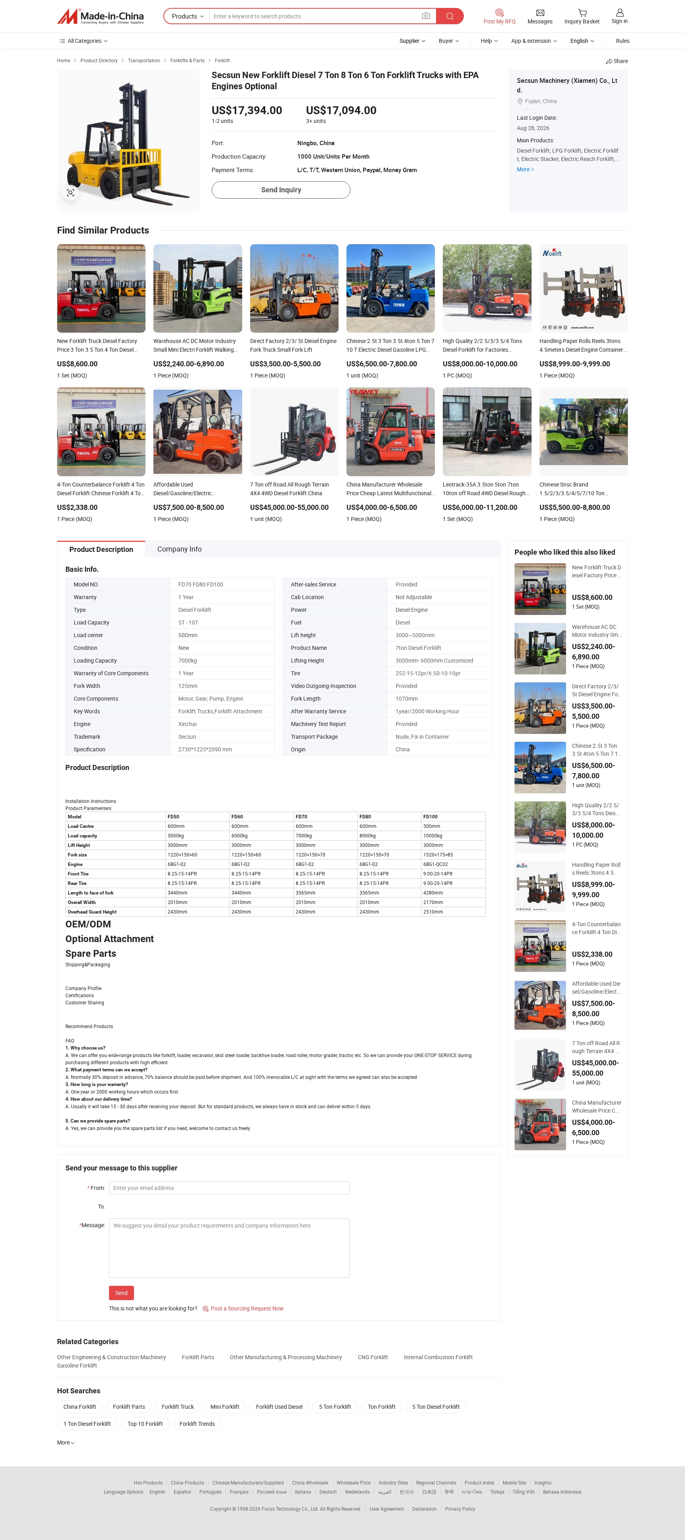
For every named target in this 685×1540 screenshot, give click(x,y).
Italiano (303, 1491)
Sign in (620, 21)
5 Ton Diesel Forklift (436, 1406)
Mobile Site (514, 1482)
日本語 (429, 1491)
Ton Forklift (382, 1406)
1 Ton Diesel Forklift (87, 1423)
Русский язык (272, 1491)
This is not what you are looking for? (153, 1308)
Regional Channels (436, 1482)
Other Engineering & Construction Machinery (111, 1357)
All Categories (84, 40)
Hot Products (148, 1482)
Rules (623, 40)
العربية (384, 1491)
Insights (542, 1482)
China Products (187, 1482)
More (523, 169)
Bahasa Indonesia (562, 1491)
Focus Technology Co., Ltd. (291, 1509)
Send (121, 1293)
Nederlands (357, 1491)
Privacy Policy (460, 1509)
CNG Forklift (373, 1357)
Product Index (479, 1482)
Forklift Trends (197, 1423)
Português (210, 1491)
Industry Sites (393, 1482)
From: (96, 1187)
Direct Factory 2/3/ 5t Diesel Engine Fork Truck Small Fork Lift (596, 690)
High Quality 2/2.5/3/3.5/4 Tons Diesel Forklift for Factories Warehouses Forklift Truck (596, 809)
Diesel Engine (412, 609)
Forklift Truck (178, 1406)
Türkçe (497, 1491)
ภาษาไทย (472, 1491)
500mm (187, 635)
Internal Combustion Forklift (438, 1357)
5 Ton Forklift (335, 1406)
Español (182, 1491)
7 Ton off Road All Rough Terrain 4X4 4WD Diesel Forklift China (596, 1047)
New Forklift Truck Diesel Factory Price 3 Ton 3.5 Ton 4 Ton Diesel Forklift (596, 571)
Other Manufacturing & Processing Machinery (286, 1357)
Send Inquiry (281, 190)
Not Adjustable (414, 597)
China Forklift (79, 1406)
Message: (92, 1225)
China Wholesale (310, 1482)
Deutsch (328, 1491)
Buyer (446, 40)
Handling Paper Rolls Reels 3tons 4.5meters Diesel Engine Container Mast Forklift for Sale (596, 869)
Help (486, 40)
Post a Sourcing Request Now (243, 1308)
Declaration (424, 1509)
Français (239, 1491)
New (183, 647)
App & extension (531, 40)
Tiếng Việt (524, 1491)
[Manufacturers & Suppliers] (100, 16)
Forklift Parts (198, 1357)
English (157, 1491)
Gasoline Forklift (77, 1365)
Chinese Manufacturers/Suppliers (248, 1482)
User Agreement (387, 1509)
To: (101, 1206)
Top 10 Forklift (145, 1423)
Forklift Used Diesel (279, 1406)
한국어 (407, 1491)
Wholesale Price (354, 1482)
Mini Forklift (224, 1406)
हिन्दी (449, 1491)
